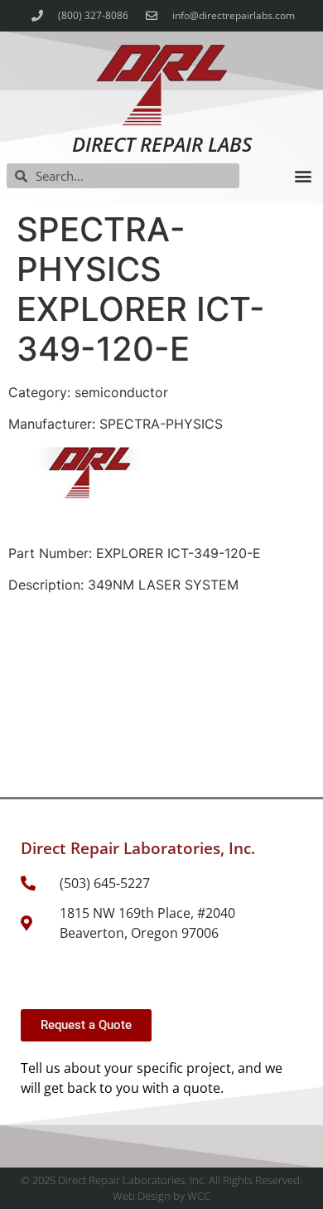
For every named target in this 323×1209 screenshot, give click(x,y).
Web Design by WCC (161, 1195)
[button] (302, 176)
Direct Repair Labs (162, 144)
